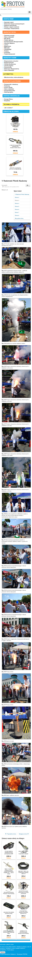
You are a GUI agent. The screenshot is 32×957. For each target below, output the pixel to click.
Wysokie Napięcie (9, 43)
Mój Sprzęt (7, 38)
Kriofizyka (7, 52)
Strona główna (3, 9)
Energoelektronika (9, 90)
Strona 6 (17, 209)
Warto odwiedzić (9, 37)
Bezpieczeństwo (9, 62)
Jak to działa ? (8, 107)
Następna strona (23, 834)
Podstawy (7, 86)
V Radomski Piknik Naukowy (22, 194)
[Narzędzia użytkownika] (28, 185)
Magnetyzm (7, 46)
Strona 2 (17, 197)
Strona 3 (17, 200)
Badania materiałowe (10, 25)
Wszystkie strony (19, 218)
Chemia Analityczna (10, 64)
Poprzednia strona (11, 834)
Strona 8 (17, 215)
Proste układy (8, 87)
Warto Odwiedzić (9, 70)
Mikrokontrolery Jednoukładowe (13, 77)
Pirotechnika (8, 67)
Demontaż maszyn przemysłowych (14, 24)
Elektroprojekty (8, 92)
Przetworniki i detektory (11, 84)
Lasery (6, 44)
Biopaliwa (7, 100)
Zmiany (10, 9)
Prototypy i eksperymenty (11, 28)
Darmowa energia (9, 35)
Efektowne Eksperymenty (11, 68)
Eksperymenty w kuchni (11, 61)
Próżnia (6, 51)
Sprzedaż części (9, 22)
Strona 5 (17, 206)
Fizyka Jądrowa (8, 40)
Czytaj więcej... (11, 950)
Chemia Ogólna (8, 65)
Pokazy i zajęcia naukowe (11, 27)
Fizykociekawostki (9, 54)
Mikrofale (7, 48)
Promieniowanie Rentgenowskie (13, 41)
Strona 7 (17, 212)
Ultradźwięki (7, 49)
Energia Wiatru (8, 99)
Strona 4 (17, 203)
